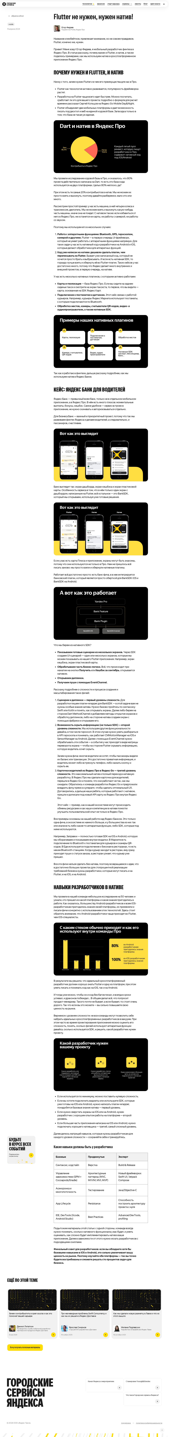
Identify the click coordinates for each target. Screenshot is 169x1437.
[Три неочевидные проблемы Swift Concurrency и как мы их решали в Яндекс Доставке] (105, 1334)
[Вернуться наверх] (162, 1430)
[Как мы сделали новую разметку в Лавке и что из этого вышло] (157, 1334)
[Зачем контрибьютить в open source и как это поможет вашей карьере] (53, 1334)
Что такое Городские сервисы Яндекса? (142, 1395)
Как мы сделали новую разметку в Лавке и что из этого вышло (136, 1314)
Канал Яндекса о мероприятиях (101, 1381)
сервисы (125, 4)
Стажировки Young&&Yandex (138, 1381)
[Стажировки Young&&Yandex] (157, 1387)
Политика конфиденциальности (149, 1423)
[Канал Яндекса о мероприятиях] (119, 1387)
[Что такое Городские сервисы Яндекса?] (157, 1401)
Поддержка (126, 1423)
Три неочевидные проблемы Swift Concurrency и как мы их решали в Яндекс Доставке (83, 1314)
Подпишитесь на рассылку (14, 1155)
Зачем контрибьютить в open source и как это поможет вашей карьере (30, 1314)
